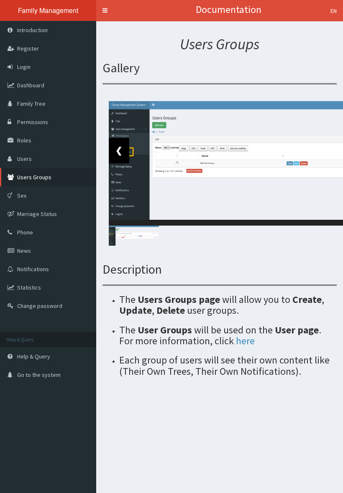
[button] (105, 10)
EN (333, 11)
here (245, 340)
